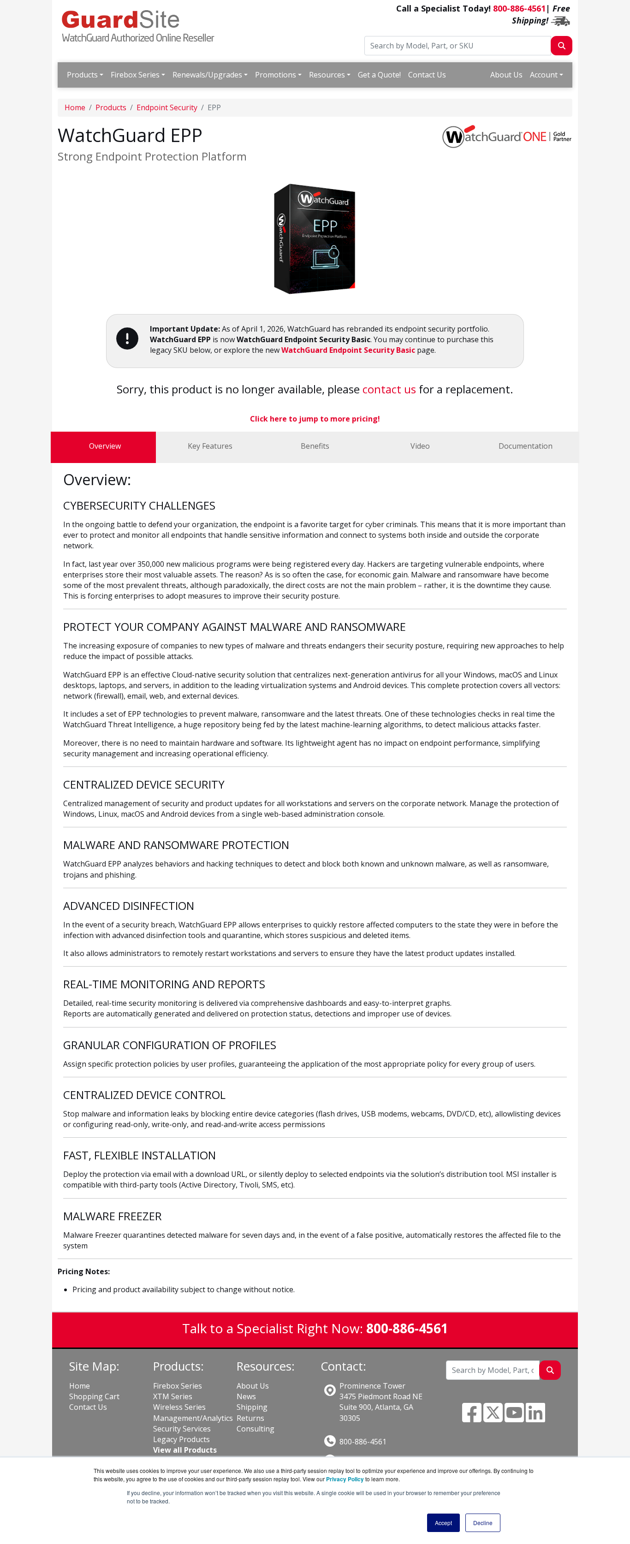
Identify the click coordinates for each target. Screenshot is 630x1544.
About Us (506, 75)
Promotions (275, 75)
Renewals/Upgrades (207, 75)
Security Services (182, 1429)
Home (75, 107)
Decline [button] (483, 1522)
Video (420, 446)
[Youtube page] (514, 1418)
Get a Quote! (379, 75)
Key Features (210, 446)
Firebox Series (135, 75)
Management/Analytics (193, 1418)
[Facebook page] (471, 1418)
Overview (105, 446)
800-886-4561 (519, 8)
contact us (389, 389)
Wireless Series (179, 1407)
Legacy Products (181, 1439)
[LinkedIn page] (535, 1418)
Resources (327, 75)
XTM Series (172, 1396)
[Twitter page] (493, 1418)
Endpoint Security (167, 107)
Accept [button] (443, 1522)
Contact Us (427, 75)
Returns (250, 1418)
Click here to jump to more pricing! (315, 419)
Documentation (526, 446)
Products (82, 75)
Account (544, 75)
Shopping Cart (94, 1396)
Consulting (255, 1429)
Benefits (315, 446)
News (246, 1396)
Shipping (252, 1407)
